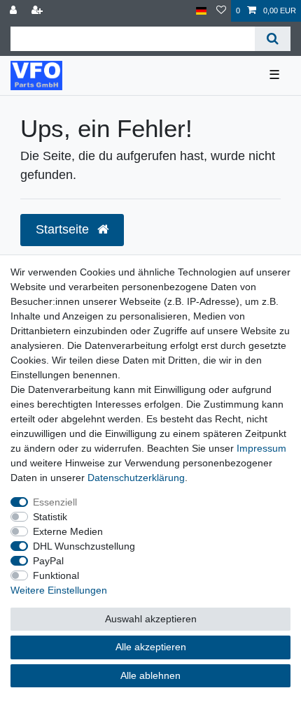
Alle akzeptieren (150, 646)
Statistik (50, 516)
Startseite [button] (64, 229)
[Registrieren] (38, 11)
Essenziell (55, 502)
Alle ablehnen (150, 675)
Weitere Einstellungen (58, 590)
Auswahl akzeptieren (151, 618)
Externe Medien (68, 531)
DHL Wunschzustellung (84, 546)
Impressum (261, 448)
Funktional (56, 575)
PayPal (48, 560)
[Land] (201, 11)
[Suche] (272, 39)
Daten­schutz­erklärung (136, 477)
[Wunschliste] (221, 11)
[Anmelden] (14, 11)
